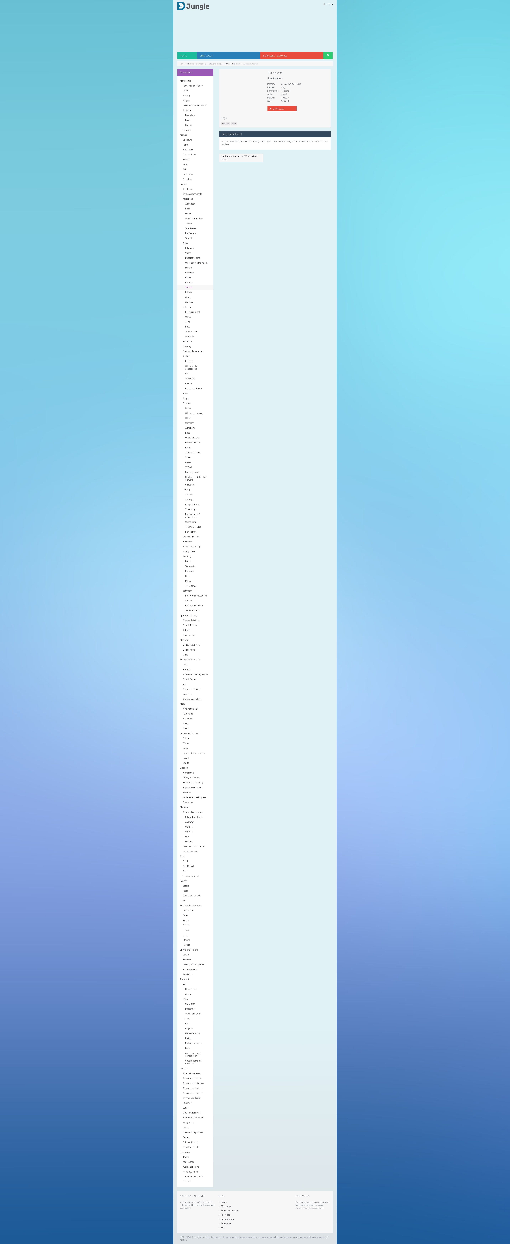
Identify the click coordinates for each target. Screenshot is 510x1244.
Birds (185, 164)
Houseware (188, 541)
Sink (187, 374)
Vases (188, 253)
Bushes (186, 925)
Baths (188, 561)
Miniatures (187, 694)
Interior (183, 184)
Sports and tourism (189, 950)
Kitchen (186, 356)
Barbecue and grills (191, 1098)
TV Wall (188, 467)
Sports (186, 763)
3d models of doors (192, 1078)
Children (186, 738)
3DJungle (195, 1237)
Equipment (187, 718)
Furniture (187, 403)
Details (186, 886)
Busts (187, 120)
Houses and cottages (193, 86)
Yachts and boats (193, 1013)
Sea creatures (189, 154)
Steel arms (188, 802)
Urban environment (191, 1112)
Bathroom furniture (194, 605)
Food (182, 856)
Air (184, 984)
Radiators (189, 571)
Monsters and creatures (194, 846)
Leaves (186, 930)
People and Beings (191, 689)
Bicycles (189, 1028)
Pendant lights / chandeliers (192, 515)
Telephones (190, 228)
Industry (183, 881)
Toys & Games (189, 679)
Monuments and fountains (195, 105)
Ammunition (188, 773)
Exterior (183, 1068)
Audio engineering (191, 1167)
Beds (187, 326)
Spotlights (190, 499)
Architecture (185, 81)
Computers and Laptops (194, 1176)
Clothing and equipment (193, 964)
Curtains (189, 302)
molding (225, 124)
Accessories (188, 1162)
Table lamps (191, 509)
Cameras (187, 1181)
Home (185, 145)
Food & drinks (189, 866)
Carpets (189, 282)
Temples (187, 130)
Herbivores (188, 174)
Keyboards (188, 714)
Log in (329, 4)
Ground (186, 1018)
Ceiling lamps (191, 522)
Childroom (187, 307)
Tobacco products (191, 876)
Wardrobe (190, 336)
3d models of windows (193, 1083)
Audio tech (190, 204)
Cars (187, 1023)
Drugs (185, 654)
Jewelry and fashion (192, 699)
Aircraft (188, 994)
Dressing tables (192, 472)
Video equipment (190, 1172)
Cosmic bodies (190, 625)
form (321, 1208)
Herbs (185, 935)
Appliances (188, 199)
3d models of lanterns (193, 1088)
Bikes (187, 1048)
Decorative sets (192, 258)
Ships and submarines (193, 787)
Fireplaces (187, 341)
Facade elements (191, 1147)
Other (187, 418)
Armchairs (190, 428)
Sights (185, 90)
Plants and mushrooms (190, 905)
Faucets (189, 383)
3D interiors (188, 189)
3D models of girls (193, 817)
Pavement (187, 1103)
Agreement (225, 1223)
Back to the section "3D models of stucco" (239, 157)
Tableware (190, 378)
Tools (185, 891)
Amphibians (188, 149)
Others (188, 213)
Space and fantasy (188, 615)
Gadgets (187, 669)
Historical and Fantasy (193, 782)
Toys (187, 322)
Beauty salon (189, 551)
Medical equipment (191, 645)
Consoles (189, 423)
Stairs (185, 393)
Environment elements (193, 1117)
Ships (185, 999)
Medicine (184, 640)
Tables (188, 457)
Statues (188, 125)
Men (187, 836)
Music (182, 704)
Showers (189, 600)
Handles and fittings (192, 546)
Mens (185, 748)
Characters (185, 807)
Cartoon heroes (190, 851)
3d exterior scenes (191, 1073)
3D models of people (192, 812)
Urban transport (192, 1033)
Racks (188, 447)
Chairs (188, 462)
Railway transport (193, 1043)
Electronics (185, 1152)
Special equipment (191, 895)
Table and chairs (192, 452)
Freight (188, 1038)
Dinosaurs (187, 140)
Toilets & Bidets (192, 610)
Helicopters (190, 989)
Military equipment (191, 777)
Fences (186, 1137)
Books (188, 277)
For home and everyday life (195, 674)
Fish (184, 169)
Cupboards (190, 485)
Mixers (188, 581)
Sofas (188, 408)
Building (186, 95)
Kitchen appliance (193, 388)
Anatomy (189, 822)
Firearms (187, 792)
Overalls (186, 758)
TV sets (188, 223)
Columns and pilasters (193, 1132)
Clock (188, 297)
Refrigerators (191, 233)
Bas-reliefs (190, 115)
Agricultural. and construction (192, 1054)
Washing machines (194, 218)
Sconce (189, 494)
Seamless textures (229, 1210)
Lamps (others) (192, 504)
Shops (186, 398)
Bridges (186, 100)
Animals (183, 135)
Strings (186, 723)
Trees (185, 915)
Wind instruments (190, 709)
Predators (187, 179)
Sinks (187, 576)
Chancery (187, 346)
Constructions (189, 635)
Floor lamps (190, 532)
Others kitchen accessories (192, 367)
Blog (222, 1227)
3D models (225, 1206)
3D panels (189, 248)
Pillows (188, 292)
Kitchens (189, 361)
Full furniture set (192, 312)
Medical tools (189, 650)
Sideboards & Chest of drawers (195, 478)
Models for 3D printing (190, 659)
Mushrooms (188, 910)
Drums (186, 728)
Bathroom (187, 591)
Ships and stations (191, 620)
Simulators (188, 974)
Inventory (187, 959)
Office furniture (192, 437)
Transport (184, 979)
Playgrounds (188, 1122)
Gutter (185, 1108)
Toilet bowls (190, 586)
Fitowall (186, 940)
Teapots (189, 238)
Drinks (185, 871)
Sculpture (187, 110)
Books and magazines (193, 351)
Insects (186, 159)
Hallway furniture (192, 442)
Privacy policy (227, 1219)
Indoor (186, 920)
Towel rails (190, 566)
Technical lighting (193, 527)
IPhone (186, 1157)
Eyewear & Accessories (194, 753)
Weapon (184, 768)
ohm (234, 124)
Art (184, 684)
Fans (187, 208)
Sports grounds (190, 969)
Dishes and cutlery (191, 536)
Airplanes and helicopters (194, 797)
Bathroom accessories (196, 595)
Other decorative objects (197, 263)
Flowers (186, 945)
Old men (189, 841)
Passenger (190, 1009)
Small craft (190, 1004)
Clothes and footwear (190, 733)
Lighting (186, 489)
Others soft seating (194, 413)
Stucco (188, 287)
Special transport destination (193, 1062)
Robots (186, 630)
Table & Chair (191, 331)
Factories (225, 1215)
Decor (185, 243)
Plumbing (187, 556)
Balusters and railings (192, 1093)
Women (186, 743)
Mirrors (188, 267)
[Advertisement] (255, 32)
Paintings (189, 272)
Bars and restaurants (192, 194)
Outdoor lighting (190, 1142)
